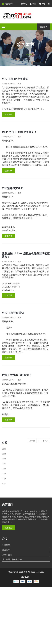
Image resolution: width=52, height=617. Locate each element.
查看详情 (8, 114)
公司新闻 (6, 545)
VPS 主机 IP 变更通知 (15, 79)
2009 (4, 473)
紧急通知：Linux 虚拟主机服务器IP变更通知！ (26, 254)
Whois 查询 (7, 554)
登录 (25, 3)
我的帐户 (43, 26)
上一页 (32, 440)
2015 (4, 448)
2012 (4, 458)
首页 (21, 54)
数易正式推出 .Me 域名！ (17, 375)
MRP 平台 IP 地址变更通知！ (19, 132)
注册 (33, 3)
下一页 (45, 440)
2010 (4, 468)
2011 (4, 463)
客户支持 (9, 3)
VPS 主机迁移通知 (13, 313)
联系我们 (6, 549)
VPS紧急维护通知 (12, 188)
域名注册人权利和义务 (12, 559)
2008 (4, 478)
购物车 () (45, 3)
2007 (4, 483)
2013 (4, 453)
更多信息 (8, 527)
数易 (19, 83)
